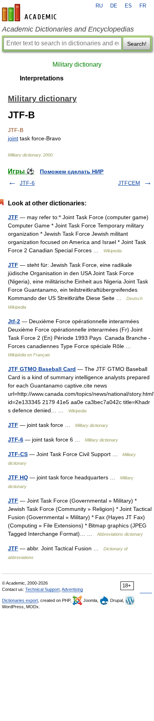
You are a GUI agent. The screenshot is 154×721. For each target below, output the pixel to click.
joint (13, 138)
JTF (13, 217)
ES (128, 6)
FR (142, 6)
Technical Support (42, 589)
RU (99, 6)
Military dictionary (77, 64)
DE (113, 6)
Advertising (72, 589)
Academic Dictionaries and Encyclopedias (68, 29)
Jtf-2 (14, 321)
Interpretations (42, 78)
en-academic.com (30, 12)
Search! (136, 44)
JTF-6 (27, 183)
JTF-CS (18, 454)
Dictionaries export (20, 600)
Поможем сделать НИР (71, 171)
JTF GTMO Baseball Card (42, 369)
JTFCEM (129, 183)
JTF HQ (18, 477)
